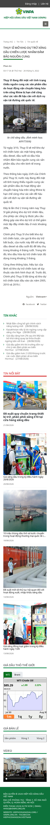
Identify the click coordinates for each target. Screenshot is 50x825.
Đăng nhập (31, 3)
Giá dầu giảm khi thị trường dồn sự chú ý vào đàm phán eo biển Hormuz (24, 347)
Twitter (43, 304)
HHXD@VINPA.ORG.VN (14, 808)
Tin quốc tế (32, 41)
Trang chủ (8, 41)
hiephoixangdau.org (24, 812)
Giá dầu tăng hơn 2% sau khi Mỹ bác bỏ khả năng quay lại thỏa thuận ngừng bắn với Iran (24, 338)
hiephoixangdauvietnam (17, 817)
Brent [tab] (17, 674)
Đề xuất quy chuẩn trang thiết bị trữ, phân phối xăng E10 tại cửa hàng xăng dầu (23, 417)
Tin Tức (20, 41)
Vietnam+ (41, 296)
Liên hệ (44, 3)
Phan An (7, 66)
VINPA (5, 8)
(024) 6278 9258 (24, 806)
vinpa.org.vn (10, 814)
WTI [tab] (8, 674)
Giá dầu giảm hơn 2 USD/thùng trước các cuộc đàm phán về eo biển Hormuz (25, 356)
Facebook (30, 304)
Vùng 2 (40, 738)
